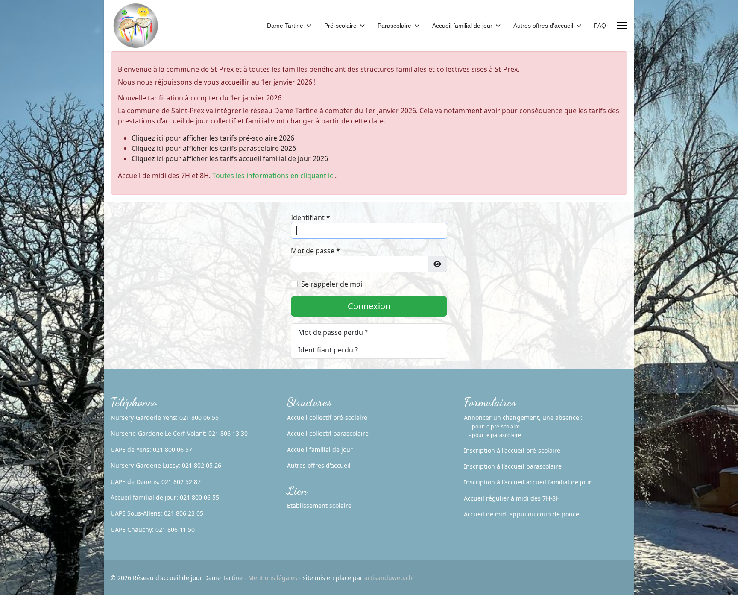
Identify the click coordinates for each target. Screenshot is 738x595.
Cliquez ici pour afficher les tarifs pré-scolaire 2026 (213, 138)
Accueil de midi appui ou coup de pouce (521, 514)
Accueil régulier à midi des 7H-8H (512, 498)
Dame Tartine (285, 25)
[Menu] (622, 25)
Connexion (369, 306)
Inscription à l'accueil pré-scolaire (512, 450)
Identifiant (310, 217)
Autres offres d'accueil (543, 25)
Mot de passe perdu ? (333, 332)
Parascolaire (394, 25)
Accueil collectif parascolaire (328, 433)
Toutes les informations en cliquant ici (273, 175)
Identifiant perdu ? (328, 350)
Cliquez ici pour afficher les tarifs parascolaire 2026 (214, 148)
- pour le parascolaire (495, 435)
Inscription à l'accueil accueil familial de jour (528, 482)
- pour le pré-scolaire (494, 426)
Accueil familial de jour (462, 25)
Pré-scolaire (340, 25)
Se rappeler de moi (331, 284)
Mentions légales (272, 578)
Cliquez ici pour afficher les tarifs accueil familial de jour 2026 (230, 158)
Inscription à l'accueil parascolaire (513, 466)
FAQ (600, 25)
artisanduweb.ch (388, 578)
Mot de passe (315, 250)
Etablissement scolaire (319, 505)
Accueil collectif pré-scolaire (327, 417)
